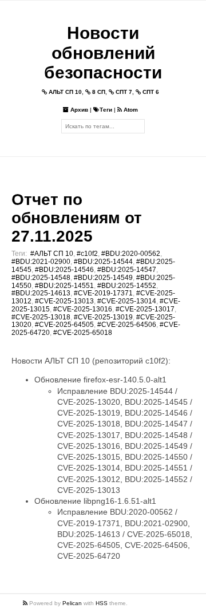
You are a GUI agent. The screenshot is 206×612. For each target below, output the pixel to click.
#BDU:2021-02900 (40, 262)
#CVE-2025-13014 (126, 301)
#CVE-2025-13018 (40, 317)
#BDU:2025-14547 (126, 270)
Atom (130, 109)
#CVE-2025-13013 (64, 301)
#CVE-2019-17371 (103, 293)
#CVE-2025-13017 (145, 309)
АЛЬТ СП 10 (64, 92)
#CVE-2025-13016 (82, 309)
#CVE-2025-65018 (82, 333)
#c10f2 (87, 254)
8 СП (97, 92)
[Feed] (26, 603)
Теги (106, 109)
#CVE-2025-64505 (64, 325)
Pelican (72, 603)
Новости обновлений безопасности (103, 52)
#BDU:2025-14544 (103, 262)
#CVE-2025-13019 (103, 317)
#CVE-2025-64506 (126, 325)
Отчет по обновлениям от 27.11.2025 (76, 218)
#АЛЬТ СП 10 (51, 254)
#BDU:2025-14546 (64, 270)
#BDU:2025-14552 (126, 286)
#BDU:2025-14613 (40, 293)
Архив (78, 109)
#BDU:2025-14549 (103, 278)
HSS (102, 603)
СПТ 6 (150, 92)
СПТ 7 (123, 92)
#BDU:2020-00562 (130, 254)
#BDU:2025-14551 (64, 286)
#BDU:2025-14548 (40, 278)
